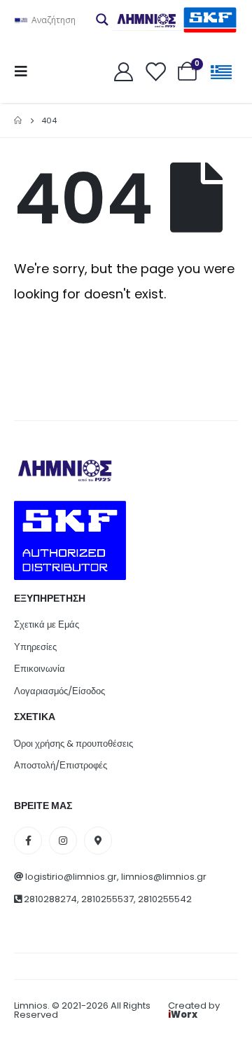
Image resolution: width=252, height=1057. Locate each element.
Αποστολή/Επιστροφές (60, 765)
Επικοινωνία (39, 668)
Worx (182, 1014)
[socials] (28, 841)
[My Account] (123, 71)
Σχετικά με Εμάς (46, 624)
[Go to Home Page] (18, 120)
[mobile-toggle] (25, 71)
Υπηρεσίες (35, 647)
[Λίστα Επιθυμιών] (155, 71)
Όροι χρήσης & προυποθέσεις (73, 743)
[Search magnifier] (102, 19)
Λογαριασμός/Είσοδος (59, 691)
